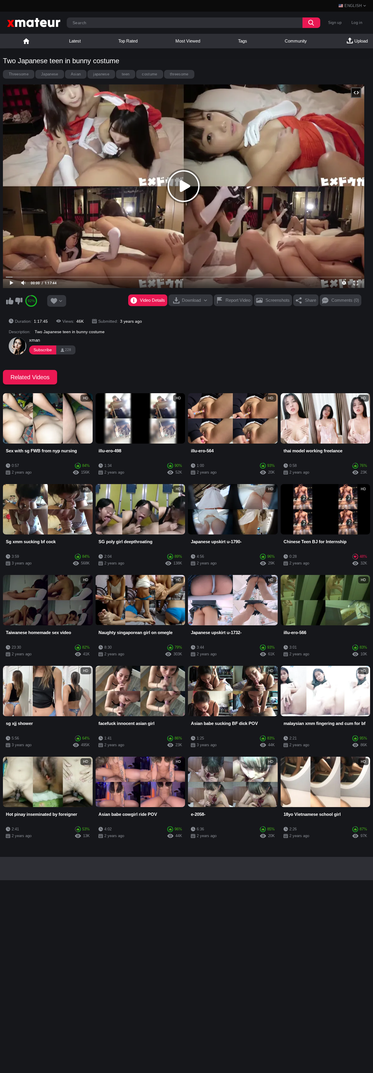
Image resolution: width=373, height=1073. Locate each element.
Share (310, 300)
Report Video (238, 300)
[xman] (17, 346)
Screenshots (277, 300)
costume (149, 74)
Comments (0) (345, 300)
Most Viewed (187, 40)
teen (125, 74)
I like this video (9, 301)
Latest (75, 40)
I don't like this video (18, 301)
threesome (179, 74)
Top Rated (128, 40)
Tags (242, 40)
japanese (101, 74)
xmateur (26, 41)
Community (296, 40)
